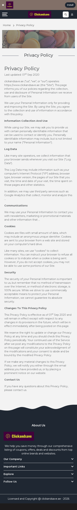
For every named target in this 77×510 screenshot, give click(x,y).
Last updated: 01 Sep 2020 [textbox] (21, 74)
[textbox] (38, 121)
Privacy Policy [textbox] (21, 68)
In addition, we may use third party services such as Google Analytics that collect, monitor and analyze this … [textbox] (38, 195)
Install (70, 5)
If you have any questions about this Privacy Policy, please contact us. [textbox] (36, 388)
